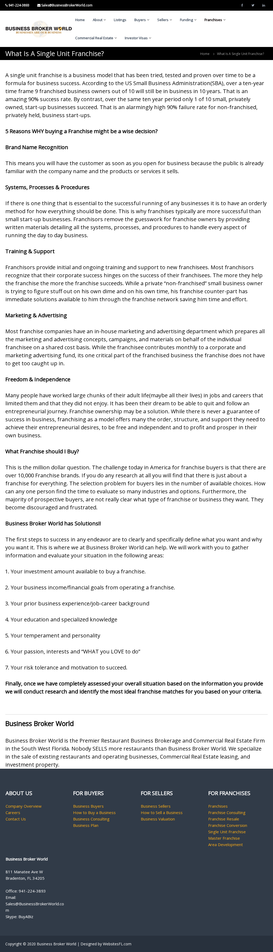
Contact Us (16, 819)
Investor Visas (136, 37)
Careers (13, 812)
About (97, 19)
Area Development (225, 844)
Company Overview (24, 806)
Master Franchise (224, 838)
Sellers (162, 19)
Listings (120, 19)
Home (80, 19)
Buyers (140, 19)
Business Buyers (88, 806)
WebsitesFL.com (117, 943)
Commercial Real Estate (94, 37)
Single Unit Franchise (227, 831)
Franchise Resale (223, 819)
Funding (186, 19)
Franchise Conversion (227, 825)
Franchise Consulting (227, 812)
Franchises (213, 19)
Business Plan (85, 825)
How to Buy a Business (94, 812)
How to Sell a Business (162, 812)
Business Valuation (158, 819)
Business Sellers (156, 806)
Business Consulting (91, 819)
